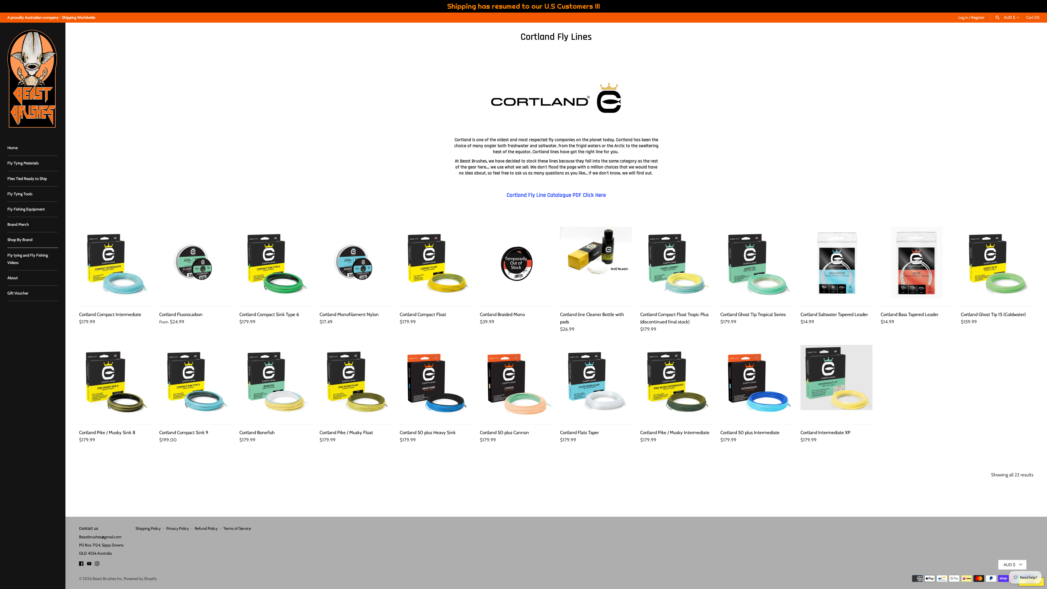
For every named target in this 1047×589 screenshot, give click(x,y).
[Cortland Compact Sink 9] (195, 381)
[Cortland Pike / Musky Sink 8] (115, 381)
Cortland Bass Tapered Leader (909, 314)
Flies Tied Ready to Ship (27, 178)
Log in (963, 17)
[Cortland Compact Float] (436, 263)
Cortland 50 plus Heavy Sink (428, 432)
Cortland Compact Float (423, 314)
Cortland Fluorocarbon (181, 314)
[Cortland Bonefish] (275, 381)
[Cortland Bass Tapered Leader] (917, 263)
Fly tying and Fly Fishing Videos (27, 259)
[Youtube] (89, 564)
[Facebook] (81, 564)
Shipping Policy (148, 528)
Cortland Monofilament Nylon (349, 314)
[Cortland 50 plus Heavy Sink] (436, 381)
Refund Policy (206, 528)
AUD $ (1009, 17)
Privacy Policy (177, 528)
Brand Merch (18, 224)
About (12, 277)
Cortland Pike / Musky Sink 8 (107, 432)
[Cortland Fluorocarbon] (195, 263)
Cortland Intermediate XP (825, 432)
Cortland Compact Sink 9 (183, 432)
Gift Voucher (17, 293)
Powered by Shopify (140, 578)
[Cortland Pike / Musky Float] (356, 381)
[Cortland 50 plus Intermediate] (756, 381)
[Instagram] (97, 564)
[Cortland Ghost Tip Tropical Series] (756, 263)
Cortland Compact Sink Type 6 (269, 314)
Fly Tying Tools (19, 193)
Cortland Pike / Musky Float (346, 432)
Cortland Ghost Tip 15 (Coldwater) (993, 314)
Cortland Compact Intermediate (110, 314)
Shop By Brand (19, 239)
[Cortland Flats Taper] (596, 381)
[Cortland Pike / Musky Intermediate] (676, 381)
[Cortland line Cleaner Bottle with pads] (596, 263)
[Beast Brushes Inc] (32, 79)
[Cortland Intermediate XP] (836, 381)
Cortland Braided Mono (502, 314)
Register (978, 17)
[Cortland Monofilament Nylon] (356, 263)
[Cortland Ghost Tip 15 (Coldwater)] (997, 263)
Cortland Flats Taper (579, 432)
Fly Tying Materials (23, 163)
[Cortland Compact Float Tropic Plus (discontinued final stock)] (676, 263)
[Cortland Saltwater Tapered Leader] (836, 263)
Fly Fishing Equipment (26, 209)
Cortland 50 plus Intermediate (750, 432)
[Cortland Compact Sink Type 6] (275, 263)
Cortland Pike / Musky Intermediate (674, 432)
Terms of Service (237, 528)
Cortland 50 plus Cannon (504, 432)
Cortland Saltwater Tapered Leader (834, 314)
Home (12, 147)
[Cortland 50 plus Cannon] (516, 381)
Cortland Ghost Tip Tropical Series (753, 314)
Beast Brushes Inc (107, 578)
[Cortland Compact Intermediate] (115, 263)
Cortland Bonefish (257, 432)
